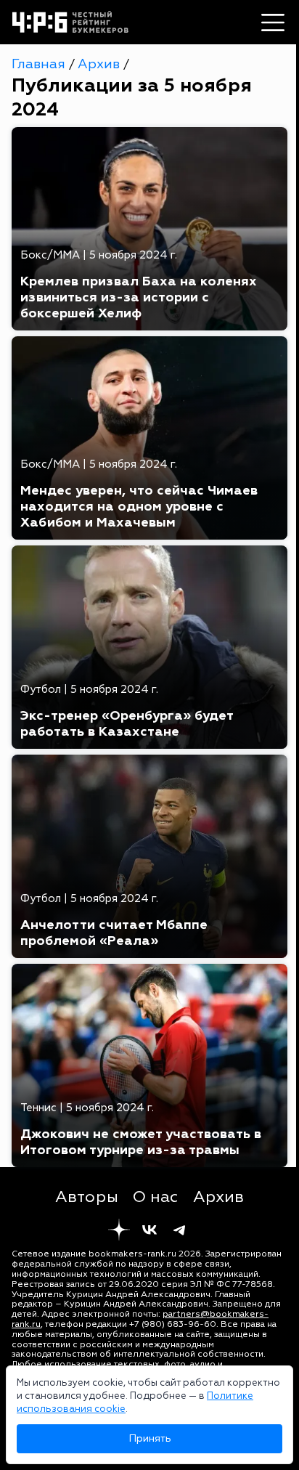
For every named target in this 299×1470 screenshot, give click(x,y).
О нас (156, 1197)
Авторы (86, 1197)
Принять (149, 1438)
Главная (40, 64)
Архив (100, 64)
